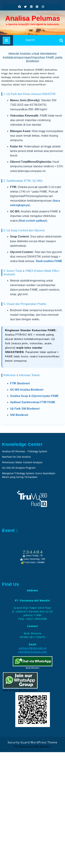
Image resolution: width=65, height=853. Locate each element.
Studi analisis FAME (49, 261)
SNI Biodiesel (19, 414)
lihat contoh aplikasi (32, 220)
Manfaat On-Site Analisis (16, 456)
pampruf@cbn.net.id (32, 648)
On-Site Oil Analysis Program (19, 467)
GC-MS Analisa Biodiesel (26, 389)
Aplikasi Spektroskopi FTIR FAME (32, 402)
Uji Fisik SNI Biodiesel (25, 408)
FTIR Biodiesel (20, 383)
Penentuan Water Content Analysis (22, 462)
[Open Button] (6, 40)
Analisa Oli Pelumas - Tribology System (24, 451)
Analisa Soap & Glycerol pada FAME (34, 395)
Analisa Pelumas (32, 18)
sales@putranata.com (32, 651)
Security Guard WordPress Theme (32, 742)
